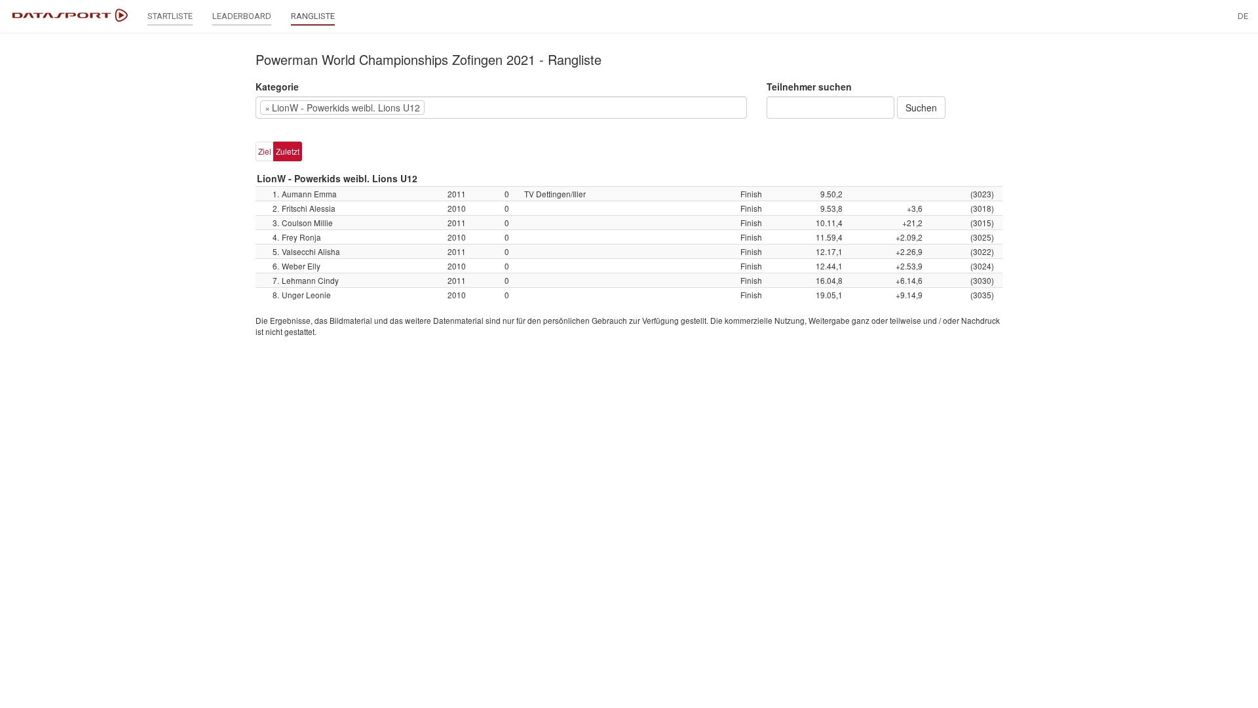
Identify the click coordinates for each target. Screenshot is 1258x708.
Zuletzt (287, 151)
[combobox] (501, 107)
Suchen (921, 107)
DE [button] (1243, 16)
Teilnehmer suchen (809, 86)
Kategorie (277, 86)
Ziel (264, 151)
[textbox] (447, 107)
